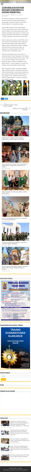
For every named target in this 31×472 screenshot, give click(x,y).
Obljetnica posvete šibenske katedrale (20, 108)
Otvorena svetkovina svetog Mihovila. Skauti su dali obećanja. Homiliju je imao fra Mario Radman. (20, 440)
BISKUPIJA (15, 15)
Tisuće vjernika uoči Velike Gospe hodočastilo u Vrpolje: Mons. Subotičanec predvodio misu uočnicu (14, 165)
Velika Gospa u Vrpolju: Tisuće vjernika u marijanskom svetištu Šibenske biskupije (13, 138)
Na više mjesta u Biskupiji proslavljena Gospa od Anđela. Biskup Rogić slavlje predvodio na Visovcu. (15, 268)
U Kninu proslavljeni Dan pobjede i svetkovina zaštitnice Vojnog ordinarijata (14, 243)
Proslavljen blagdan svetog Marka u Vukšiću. (10, 105)
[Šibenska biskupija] (15, 1)
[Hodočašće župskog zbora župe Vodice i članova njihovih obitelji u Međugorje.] (5, 457)
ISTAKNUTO (20, 15)
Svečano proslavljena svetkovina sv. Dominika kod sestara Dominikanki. (14, 219)
